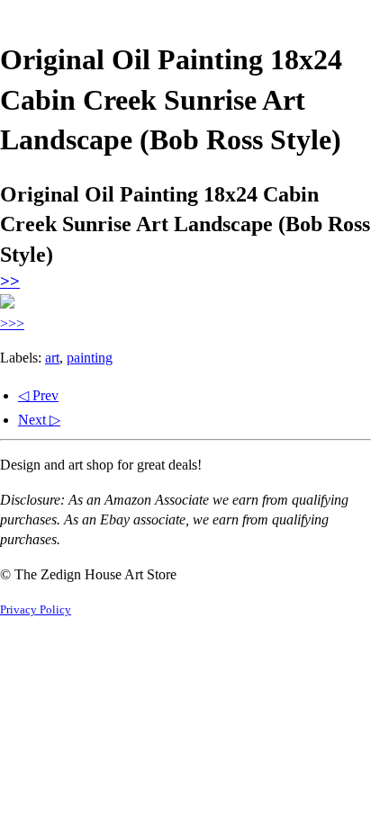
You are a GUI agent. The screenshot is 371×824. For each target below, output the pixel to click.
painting (90, 357)
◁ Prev (38, 395)
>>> (12, 323)
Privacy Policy (35, 610)
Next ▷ (39, 419)
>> (10, 281)
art (52, 357)
